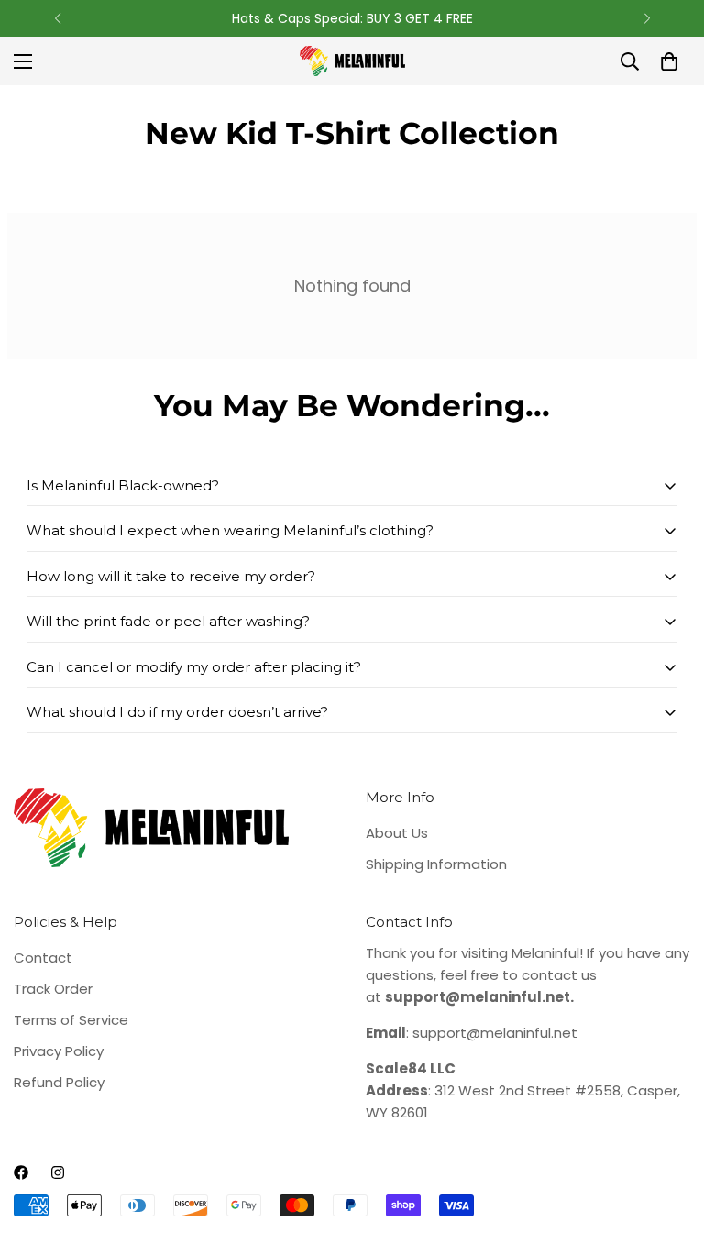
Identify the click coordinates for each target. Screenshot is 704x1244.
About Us (397, 832)
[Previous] (57, 18)
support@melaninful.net (495, 1032)
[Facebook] (21, 1172)
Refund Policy (59, 1082)
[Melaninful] (352, 61)
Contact (43, 957)
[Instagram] (57, 1172)
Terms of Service (71, 1019)
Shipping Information (436, 864)
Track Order (53, 988)
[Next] (646, 18)
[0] (669, 61)
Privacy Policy (59, 1051)
